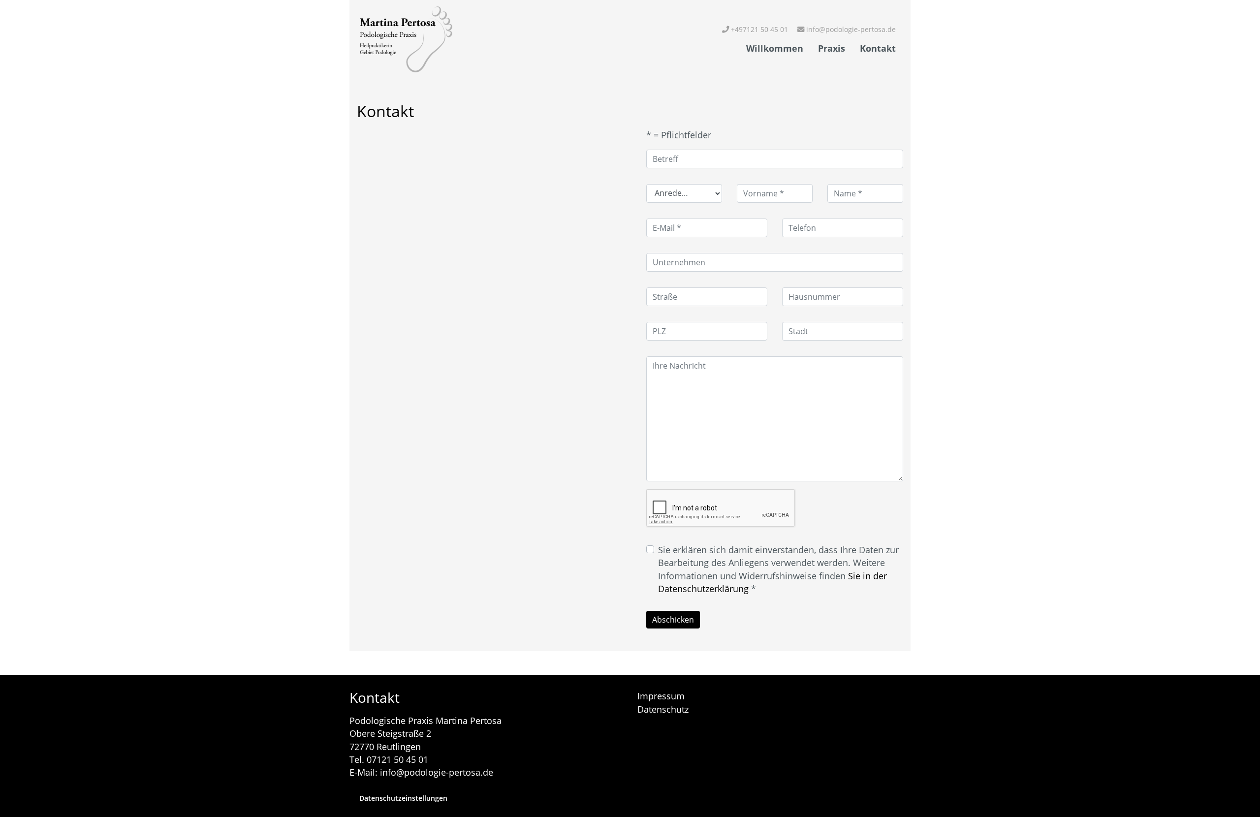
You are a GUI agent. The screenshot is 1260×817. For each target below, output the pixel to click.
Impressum (661, 696)
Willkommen (774, 48)
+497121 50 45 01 (758, 29)
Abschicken (673, 619)
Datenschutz (663, 709)
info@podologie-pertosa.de (850, 29)
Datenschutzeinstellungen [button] (403, 798)
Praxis (831, 48)
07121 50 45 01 (397, 759)
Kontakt (878, 48)
